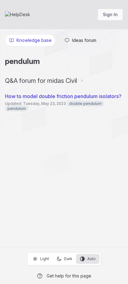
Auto (91, 258)
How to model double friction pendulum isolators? (63, 96)
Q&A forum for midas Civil (41, 80)
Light (44, 258)
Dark (68, 258)
